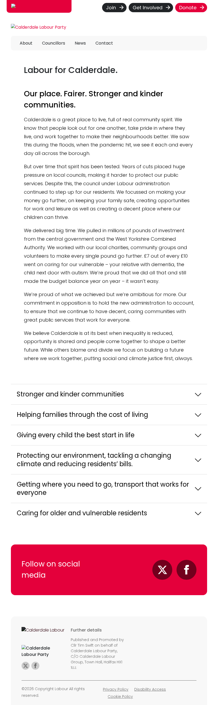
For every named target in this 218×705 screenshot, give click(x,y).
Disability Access (150, 689)
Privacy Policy (115, 689)
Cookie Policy (120, 696)
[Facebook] (186, 570)
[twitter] (26, 666)
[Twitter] (162, 570)
